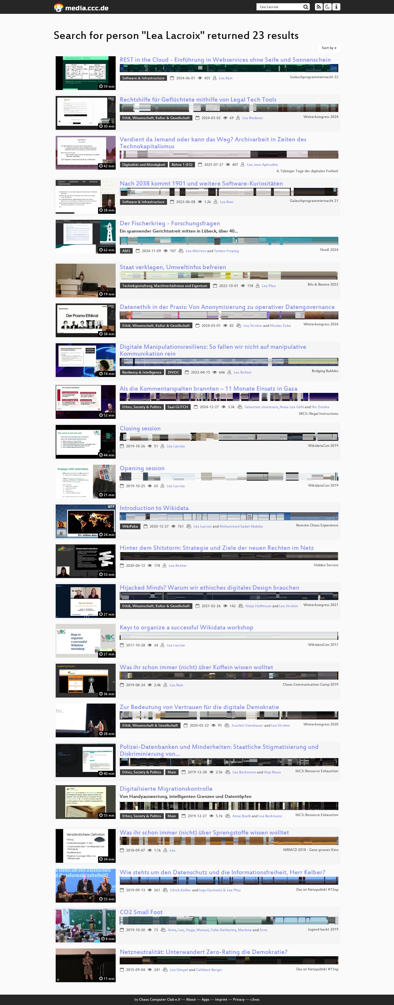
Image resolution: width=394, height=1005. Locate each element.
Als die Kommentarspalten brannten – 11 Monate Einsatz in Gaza (208, 389)
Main (172, 772)
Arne (263, 930)
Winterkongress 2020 (320, 725)
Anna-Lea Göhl (292, 407)
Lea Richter (243, 373)
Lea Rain (225, 78)
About (191, 1000)
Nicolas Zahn (280, 326)
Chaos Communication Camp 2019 (310, 685)
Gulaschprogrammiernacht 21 (314, 201)
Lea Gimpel (179, 970)
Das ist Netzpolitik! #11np (317, 969)
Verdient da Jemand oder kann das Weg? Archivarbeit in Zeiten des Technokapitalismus (213, 143)
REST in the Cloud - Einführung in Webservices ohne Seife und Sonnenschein (225, 60)
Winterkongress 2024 (320, 117)
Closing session (140, 429)
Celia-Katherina (223, 930)
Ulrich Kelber (180, 890)
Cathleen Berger (209, 970)
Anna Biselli (241, 816)
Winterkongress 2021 (320, 605)
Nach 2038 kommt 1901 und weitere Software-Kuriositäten (201, 184)
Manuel (202, 930)
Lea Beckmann (244, 772)
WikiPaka (130, 527)
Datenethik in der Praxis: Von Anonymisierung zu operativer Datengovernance (227, 307)
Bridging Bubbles (325, 371)
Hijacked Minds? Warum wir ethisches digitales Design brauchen (209, 588)
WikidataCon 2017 (323, 645)
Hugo (190, 930)
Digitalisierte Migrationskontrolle (166, 789)
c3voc (255, 1000)
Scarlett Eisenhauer (247, 726)
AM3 (126, 251)
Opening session (142, 468)
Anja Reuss (272, 772)
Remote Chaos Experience (317, 526)
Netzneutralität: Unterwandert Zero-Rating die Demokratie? (204, 952)
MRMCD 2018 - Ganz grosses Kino (310, 850)
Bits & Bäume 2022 (323, 285)
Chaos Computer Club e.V (159, 1000)
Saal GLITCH (178, 407)
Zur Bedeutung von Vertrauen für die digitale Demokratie (199, 707)
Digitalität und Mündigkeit (143, 165)
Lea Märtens (196, 251)
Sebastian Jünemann (261, 407)
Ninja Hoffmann (258, 606)
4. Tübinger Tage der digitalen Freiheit (307, 171)
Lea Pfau (269, 286)
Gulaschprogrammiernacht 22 (314, 77)
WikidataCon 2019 (323, 446)
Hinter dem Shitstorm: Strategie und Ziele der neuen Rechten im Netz (217, 548)
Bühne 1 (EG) (182, 165)
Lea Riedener (252, 118)
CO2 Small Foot (141, 912)
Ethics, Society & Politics (141, 407)
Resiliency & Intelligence (142, 373)
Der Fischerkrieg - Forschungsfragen (170, 224)
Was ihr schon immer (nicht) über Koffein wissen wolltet (196, 668)
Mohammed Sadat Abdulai (241, 527)
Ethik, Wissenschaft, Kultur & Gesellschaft (156, 118)
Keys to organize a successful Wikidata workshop (187, 628)
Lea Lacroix (176, 646)
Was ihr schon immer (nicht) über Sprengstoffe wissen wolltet (204, 833)
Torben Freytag (226, 251)
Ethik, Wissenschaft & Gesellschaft (150, 726)
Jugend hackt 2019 (323, 930)
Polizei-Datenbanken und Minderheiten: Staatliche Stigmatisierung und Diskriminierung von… (219, 751)
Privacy (239, 1000)
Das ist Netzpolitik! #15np (317, 890)
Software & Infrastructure (143, 78)
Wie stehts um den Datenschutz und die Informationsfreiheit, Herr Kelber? (222, 873)
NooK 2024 (329, 250)
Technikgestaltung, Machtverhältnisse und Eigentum (164, 286)
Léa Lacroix (176, 447)
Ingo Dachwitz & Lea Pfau (220, 890)
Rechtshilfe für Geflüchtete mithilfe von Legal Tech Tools (198, 100)
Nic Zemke (320, 407)
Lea (172, 851)
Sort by (328, 48)
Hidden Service (326, 565)
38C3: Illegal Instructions (318, 414)
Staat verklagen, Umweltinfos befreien (173, 267)
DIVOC (173, 373)
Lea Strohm (252, 326)
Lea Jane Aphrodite (262, 165)
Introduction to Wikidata (154, 508)
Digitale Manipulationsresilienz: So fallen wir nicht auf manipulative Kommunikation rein (213, 351)
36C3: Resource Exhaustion (316, 771)
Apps (205, 1000)
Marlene (245, 930)
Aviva (172, 930)
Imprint (221, 1000)
